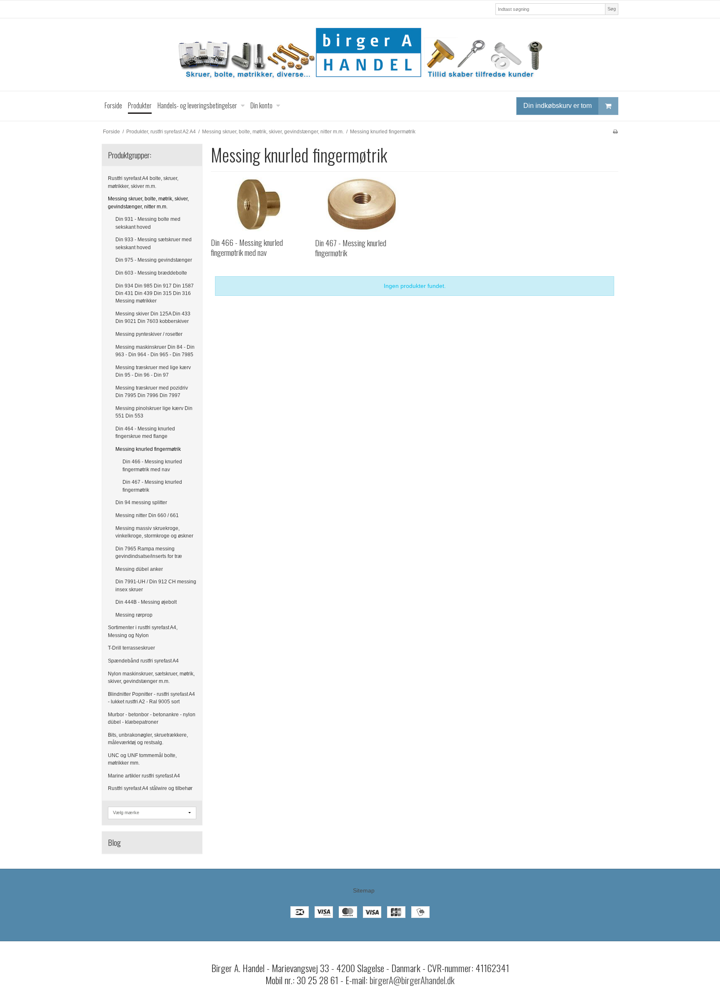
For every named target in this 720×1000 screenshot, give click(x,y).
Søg (612, 8)
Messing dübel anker (139, 569)
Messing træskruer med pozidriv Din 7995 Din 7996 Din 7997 (151, 391)
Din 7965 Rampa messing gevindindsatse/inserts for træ (148, 552)
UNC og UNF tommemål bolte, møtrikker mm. (142, 759)
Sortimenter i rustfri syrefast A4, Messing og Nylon (143, 631)
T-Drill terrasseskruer (131, 648)
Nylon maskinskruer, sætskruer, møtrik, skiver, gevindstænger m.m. (151, 677)
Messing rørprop (133, 615)
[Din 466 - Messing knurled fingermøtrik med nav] (258, 205)
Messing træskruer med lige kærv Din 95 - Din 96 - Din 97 (153, 371)
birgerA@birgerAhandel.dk (412, 980)
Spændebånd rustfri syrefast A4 (143, 661)
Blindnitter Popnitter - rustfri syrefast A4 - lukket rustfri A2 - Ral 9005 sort (151, 698)
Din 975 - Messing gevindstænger (153, 260)
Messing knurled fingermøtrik (148, 449)
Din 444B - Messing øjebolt (146, 602)
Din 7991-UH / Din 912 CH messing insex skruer (155, 585)
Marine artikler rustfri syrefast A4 (144, 776)
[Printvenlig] (615, 132)
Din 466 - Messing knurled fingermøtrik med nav (152, 465)
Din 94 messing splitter (141, 502)
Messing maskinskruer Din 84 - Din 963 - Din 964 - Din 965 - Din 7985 (155, 351)
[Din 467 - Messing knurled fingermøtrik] (362, 205)
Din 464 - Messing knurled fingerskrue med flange (145, 432)
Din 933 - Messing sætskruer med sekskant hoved (153, 243)
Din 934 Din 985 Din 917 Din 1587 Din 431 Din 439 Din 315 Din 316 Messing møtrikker (154, 293)
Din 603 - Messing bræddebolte (151, 273)
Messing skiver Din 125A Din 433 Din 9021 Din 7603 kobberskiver (152, 317)
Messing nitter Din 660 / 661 (147, 515)
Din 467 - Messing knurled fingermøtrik (152, 485)
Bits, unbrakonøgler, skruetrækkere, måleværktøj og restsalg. (148, 738)
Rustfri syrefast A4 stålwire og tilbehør (150, 788)
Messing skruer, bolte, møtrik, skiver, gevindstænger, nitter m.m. (148, 202)
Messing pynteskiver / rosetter (148, 334)
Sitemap (364, 890)
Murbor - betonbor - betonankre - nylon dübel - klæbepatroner (151, 718)
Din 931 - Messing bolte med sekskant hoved (147, 223)
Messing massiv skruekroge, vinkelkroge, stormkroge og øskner (154, 532)
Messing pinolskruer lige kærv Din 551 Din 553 (153, 412)
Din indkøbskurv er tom (557, 105)
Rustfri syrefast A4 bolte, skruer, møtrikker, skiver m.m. (143, 182)
